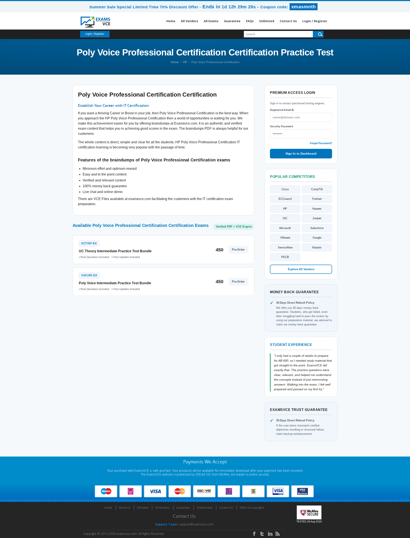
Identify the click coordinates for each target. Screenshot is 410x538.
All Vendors (189, 21)
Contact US (226, 507)
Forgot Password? (321, 143)
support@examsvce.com (196, 524)
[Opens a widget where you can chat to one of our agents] (381, 514)
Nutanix (317, 247)
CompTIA (317, 189)
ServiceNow (285, 247)
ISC (285, 218)
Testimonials (204, 507)
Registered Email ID (282, 110)
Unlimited (266, 21)
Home (170, 21)
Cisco (285, 189)
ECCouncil (285, 198)
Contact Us (288, 21)
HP (185, 62)
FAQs (250, 21)
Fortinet (317, 198)
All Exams (211, 21)
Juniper (316, 218)
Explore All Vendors (301, 269)
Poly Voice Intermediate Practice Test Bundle (115, 283)
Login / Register (314, 21)
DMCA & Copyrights (252, 507)
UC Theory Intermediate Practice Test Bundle (115, 251)
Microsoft (285, 228)
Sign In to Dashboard (301, 153)
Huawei (316, 208)
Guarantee (232, 21)
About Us (124, 507)
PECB (285, 257)
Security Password (281, 126)
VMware (285, 237)
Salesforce (317, 228)
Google (317, 237)
